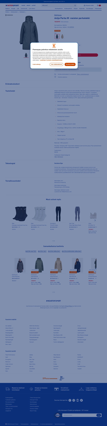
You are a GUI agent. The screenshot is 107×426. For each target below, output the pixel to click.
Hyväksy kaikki (70, 64)
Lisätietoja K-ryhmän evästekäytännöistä (50, 60)
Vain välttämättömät (56, 64)
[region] (54, 56)
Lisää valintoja (37, 64)
